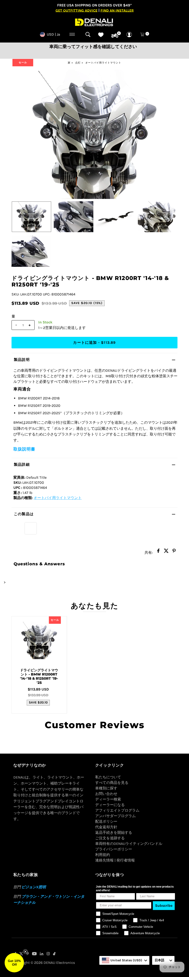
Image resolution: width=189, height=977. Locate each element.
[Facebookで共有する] (158, 552)
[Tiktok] (54, 954)
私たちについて (108, 777)
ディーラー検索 (108, 799)
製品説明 (22, 359)
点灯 (78, 62)
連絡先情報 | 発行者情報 (115, 860)
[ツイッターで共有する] (166, 552)
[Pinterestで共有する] (174, 552)
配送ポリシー (106, 821)
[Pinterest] (27, 954)
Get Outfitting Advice (76, 10)
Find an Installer (117, 10)
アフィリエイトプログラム (117, 810)
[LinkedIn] (41, 954)
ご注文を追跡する (110, 838)
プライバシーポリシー (113, 849)
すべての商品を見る (111, 782)
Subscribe (163, 905)
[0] (114, 35)
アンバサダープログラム (115, 816)
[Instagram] (48, 954)
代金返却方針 (106, 827)
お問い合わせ (106, 793)
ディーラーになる (110, 805)
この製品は (24, 514)
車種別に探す (106, 788)
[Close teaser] (25, 951)
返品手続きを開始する (113, 832)
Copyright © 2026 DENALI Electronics (44, 962)
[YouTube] (34, 954)
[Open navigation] (72, 34)
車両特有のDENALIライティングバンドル (128, 843)
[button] (14, 962)
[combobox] (124, 960)
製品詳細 (22, 464)
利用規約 (102, 854)
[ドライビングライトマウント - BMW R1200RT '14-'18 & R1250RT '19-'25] (39, 640)
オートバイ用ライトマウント (103, 62)
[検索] (88, 34)
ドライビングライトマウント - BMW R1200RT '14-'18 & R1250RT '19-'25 (39, 676)
